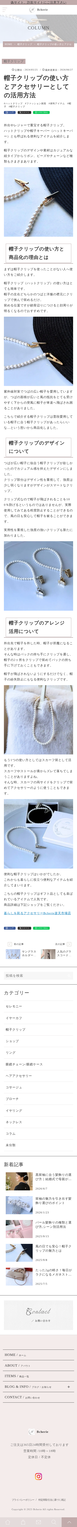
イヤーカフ (14, 1018)
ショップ (12, 1041)
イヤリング (14, 1110)
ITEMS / (17, 1376)
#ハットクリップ (13, 103)
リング (11, 1052)
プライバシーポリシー (23, 1500)
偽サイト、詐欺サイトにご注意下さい (39, 2)
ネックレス (14, 1122)
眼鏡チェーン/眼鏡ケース (24, 1064)
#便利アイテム (57, 103)
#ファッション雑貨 (35, 103)
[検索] (69, 976)
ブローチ (12, 1099)
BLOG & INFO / (28, 1387)
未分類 (11, 1145)
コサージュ (14, 1087)
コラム (11, 1133)
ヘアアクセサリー (19, 1075)
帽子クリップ (14, 61)
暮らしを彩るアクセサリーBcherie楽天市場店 (37, 913)
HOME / (15, 1355)
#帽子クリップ (17, 106)
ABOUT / (18, 1365)
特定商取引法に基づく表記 (52, 1500)
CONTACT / (22, 1397)
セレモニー (14, 1006)
